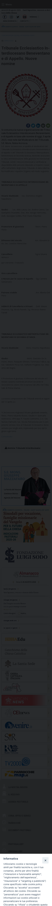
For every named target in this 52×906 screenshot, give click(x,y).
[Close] (45, 860)
